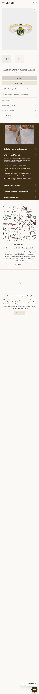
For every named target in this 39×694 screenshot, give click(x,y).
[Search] (26, 3)
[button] (3, 3)
